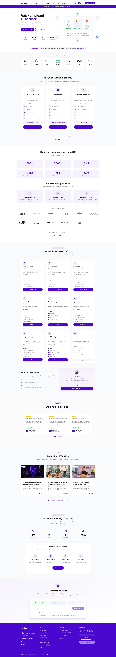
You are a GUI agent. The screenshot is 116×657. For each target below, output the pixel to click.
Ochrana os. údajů (64, 643)
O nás (42, 3)
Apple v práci (43, 640)
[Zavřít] (94, 6)
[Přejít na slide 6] (61, 436)
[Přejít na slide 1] (55, 436)
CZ (79, 3)
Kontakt (64, 3)
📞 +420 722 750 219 (77, 383)
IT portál (58, 3)
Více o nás (42, 29)
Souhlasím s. (46, 612)
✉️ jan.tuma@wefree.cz (77, 385)
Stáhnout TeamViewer (66, 640)
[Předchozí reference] (21, 425)
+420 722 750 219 (66, 632)
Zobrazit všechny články (57, 500)
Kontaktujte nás (58, 139)
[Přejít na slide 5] (60, 436)
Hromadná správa (44, 630)
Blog (53, 3)
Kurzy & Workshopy (44, 642)
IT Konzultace (43, 635)
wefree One (89, 3)
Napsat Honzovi (76, 388)
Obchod (42, 647)
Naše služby (26, 29)
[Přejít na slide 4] (59, 436)
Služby (37, 3)
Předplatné (48, 3)
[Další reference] (95, 425)
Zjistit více (31, 289)
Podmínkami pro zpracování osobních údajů (48, 612)
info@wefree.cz (65, 630)
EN (82, 3)
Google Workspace (44, 637)
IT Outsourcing (43, 632)
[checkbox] (32, 612)
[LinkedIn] (21, 644)
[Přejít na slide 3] (58, 436)
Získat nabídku (31, 127)
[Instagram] (24, 644)
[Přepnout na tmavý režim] (75, 3)
